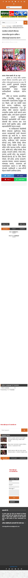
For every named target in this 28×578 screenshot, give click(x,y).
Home (3, 26)
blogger (5, 228)
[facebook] (3, 1)
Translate (12, 389)
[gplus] (9, 1)
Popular (14, 458)
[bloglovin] (15, 1)
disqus (14, 228)
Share (21, 176)
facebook (22, 228)
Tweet (9, 176)
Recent (5, 458)
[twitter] (6, 1)
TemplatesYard (13, 566)
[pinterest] (12, 1)
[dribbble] (18, 1)
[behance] (24, 1)
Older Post (22, 224)
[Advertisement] (14, 205)
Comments (23, 458)
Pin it (9, 179)
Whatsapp (21, 179)
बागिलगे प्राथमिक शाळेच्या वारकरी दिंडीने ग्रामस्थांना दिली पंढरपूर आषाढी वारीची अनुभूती (16, 439)
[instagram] (14, 4)
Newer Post (5, 224)
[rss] (21, 1)
